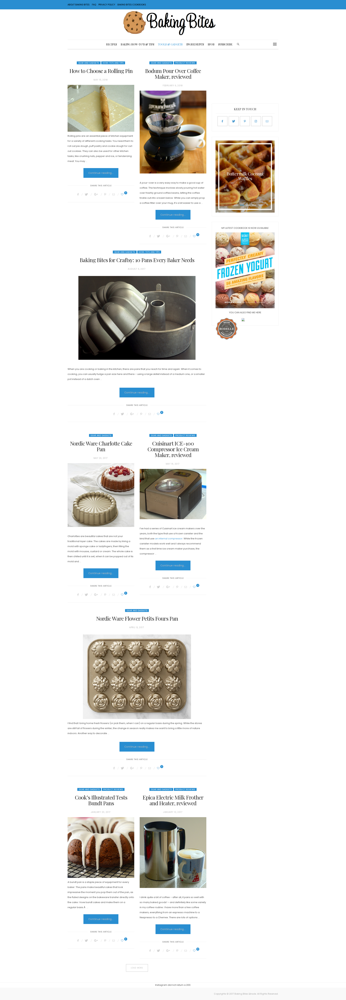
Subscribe (225, 44)
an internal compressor (169, 538)
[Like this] (123, 194)
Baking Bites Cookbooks (131, 4)
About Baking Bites (79, 4)
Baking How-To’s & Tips (137, 44)
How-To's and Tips (113, 62)
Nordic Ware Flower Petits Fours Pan (137, 618)
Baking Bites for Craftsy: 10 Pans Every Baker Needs (137, 260)
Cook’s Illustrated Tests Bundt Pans (101, 800)
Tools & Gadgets (170, 44)
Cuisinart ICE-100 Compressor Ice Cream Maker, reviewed (173, 449)
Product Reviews (185, 62)
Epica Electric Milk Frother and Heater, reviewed (173, 800)
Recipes (111, 44)
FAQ (94, 4)
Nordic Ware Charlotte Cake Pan (101, 446)
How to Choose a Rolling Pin (101, 70)
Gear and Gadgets (88, 62)
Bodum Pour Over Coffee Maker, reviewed (173, 73)
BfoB (211, 44)
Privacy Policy (106, 4)
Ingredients (195, 44)
